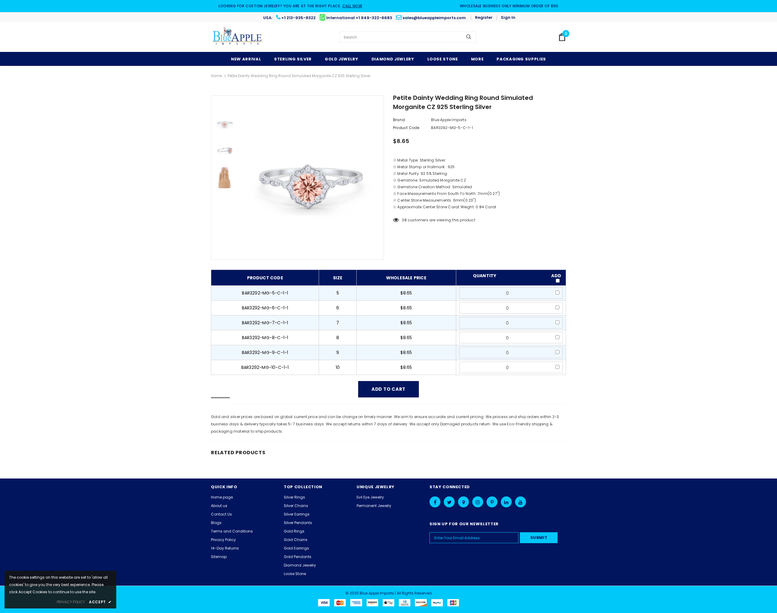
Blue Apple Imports (449, 119)
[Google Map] (463, 501)
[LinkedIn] (506, 501)
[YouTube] (520, 501)
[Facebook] (434, 501)
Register (484, 17)
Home (216, 75)
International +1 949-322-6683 (359, 18)
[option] (311, 177)
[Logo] (237, 37)
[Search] (468, 37)
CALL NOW (352, 6)
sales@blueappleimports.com (434, 18)
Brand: (399, 119)
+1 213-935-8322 (298, 18)
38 (404, 220)
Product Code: (406, 127)
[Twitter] (449, 501)
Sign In (508, 17)
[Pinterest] (492, 501)
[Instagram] (477, 501)
